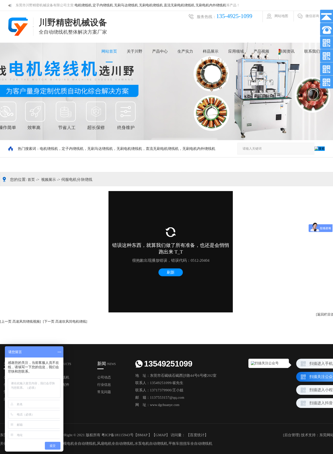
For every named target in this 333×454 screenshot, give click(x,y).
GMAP (161, 435)
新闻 (106, 363)
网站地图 (281, 16)
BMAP (142, 435)
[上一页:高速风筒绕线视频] (20, 321)
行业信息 (104, 384)
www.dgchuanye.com (164, 405)
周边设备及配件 (57, 384)
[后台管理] (291, 435)
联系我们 (312, 51)
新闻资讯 (286, 51)
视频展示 (48, 180)
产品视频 (261, 51)
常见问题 (104, 392)
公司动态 (104, 377)
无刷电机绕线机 (151, 5)
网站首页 (109, 51)
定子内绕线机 (103, 5)
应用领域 (236, 51)
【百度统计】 (197, 435)
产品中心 (160, 51)
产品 (58, 363)
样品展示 (210, 51)
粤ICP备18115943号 (117, 435)
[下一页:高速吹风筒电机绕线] (65, 321)
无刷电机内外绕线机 (211, 5)
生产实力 (185, 51)
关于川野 (134, 51)
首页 (31, 180)
